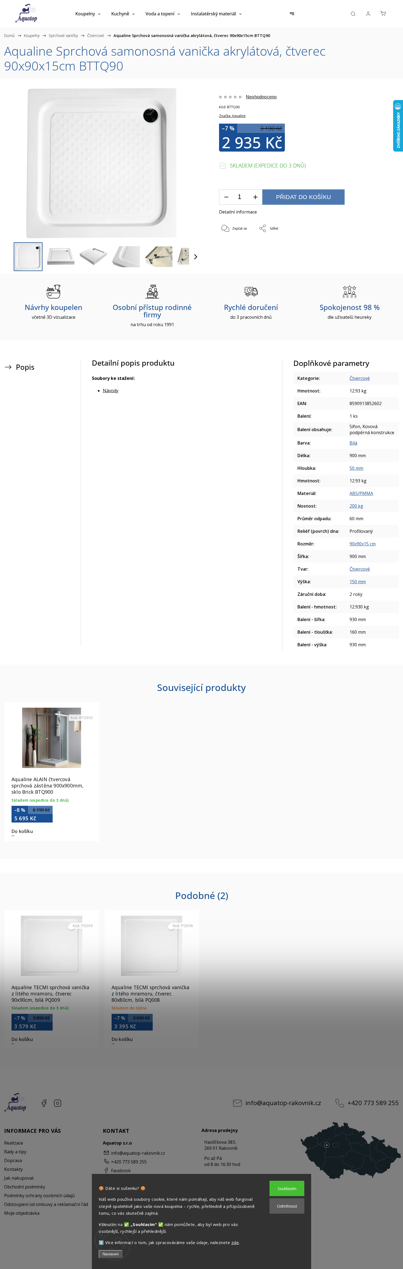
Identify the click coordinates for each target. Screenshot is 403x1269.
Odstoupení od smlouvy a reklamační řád (46, 1204)
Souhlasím (287, 1188)
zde (235, 1242)
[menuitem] (87, 13)
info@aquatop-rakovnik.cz (283, 1103)
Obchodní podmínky (24, 1187)
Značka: (232, 115)
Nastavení (111, 1254)
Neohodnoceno (261, 97)
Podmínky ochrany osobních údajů (39, 1196)
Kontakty (13, 1169)
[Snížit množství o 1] (226, 197)
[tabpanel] (51, 771)
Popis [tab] (25, 367)
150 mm (358, 582)
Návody (110, 391)
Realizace (13, 1143)
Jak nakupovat (19, 1178)
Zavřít (372, 246)
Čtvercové (360, 378)
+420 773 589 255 (373, 1103)
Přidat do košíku (303, 197)
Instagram (57, 1103)
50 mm (356, 468)
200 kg (356, 506)
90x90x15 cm (363, 544)
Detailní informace (238, 212)
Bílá (353, 443)
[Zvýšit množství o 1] (255, 197)
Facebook (44, 1103)
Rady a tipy (15, 1152)
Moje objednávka (21, 1213)
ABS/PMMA (361, 493)
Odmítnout (287, 1206)
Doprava (13, 1160)
